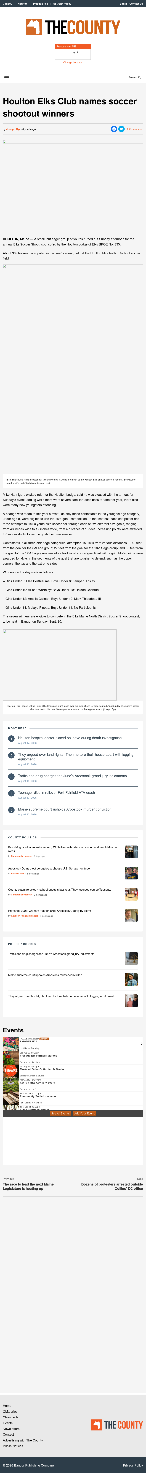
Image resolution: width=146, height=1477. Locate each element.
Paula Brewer (18, 873)
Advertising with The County (23, 1440)
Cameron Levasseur (21, 856)
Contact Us (136, 3)
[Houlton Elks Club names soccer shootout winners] (73, 186)
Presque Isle (40, 3)
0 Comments (134, 129)
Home (7, 1405)
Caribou (7, 3)
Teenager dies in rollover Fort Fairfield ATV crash (56, 792)
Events (8, 1423)
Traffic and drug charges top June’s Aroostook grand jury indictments (72, 775)
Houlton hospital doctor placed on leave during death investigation (70, 737)
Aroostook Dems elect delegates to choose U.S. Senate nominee (49, 868)
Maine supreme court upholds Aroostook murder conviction (65, 809)
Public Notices (13, 1445)
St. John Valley (62, 3)
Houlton (23, 3)
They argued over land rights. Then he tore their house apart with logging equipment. (76, 757)
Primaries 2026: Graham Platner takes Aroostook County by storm (49, 911)
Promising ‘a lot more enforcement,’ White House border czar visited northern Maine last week (63, 849)
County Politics (22, 837)
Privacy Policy (133, 1465)
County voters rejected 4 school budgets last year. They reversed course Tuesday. (59, 889)
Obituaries (10, 1411)
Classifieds (10, 1417)
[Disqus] (73, 1247)
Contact (8, 1434)
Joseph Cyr (13, 129)
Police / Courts (22, 944)
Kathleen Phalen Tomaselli (24, 915)
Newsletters (11, 1428)
